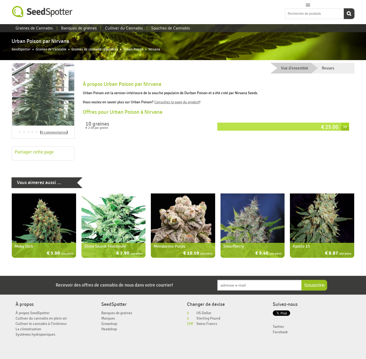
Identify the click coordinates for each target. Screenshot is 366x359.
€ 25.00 (329, 127)
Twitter (278, 326)
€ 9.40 (268, 253)
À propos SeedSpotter (33, 313)
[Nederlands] (292, 5)
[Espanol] (308, 5)
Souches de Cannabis (170, 28)
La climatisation (28, 329)
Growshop (109, 323)
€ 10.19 (197, 253)
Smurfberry (233, 246)
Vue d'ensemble (294, 68)
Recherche (349, 13)
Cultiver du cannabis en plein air (41, 318)
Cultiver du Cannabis (124, 28)
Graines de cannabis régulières (95, 49)
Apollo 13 (301, 246)
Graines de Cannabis (34, 28)
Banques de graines (79, 28)
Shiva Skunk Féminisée (105, 246)
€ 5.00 (60, 253)
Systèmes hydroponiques (35, 334)
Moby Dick (23, 246)
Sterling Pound (208, 318)
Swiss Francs (206, 323)
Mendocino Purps (169, 246)
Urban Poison (133, 49)
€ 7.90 (129, 253)
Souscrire (314, 285)
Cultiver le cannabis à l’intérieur (41, 323)
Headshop (109, 329)
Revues (328, 68)
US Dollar (203, 313)
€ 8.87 (338, 253)
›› (345, 126)
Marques (108, 318)
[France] (298, 5)
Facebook (280, 332)
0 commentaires (54, 132)
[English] (287, 5)
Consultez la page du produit (176, 102)
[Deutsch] (303, 5)
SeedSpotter (42, 12)
